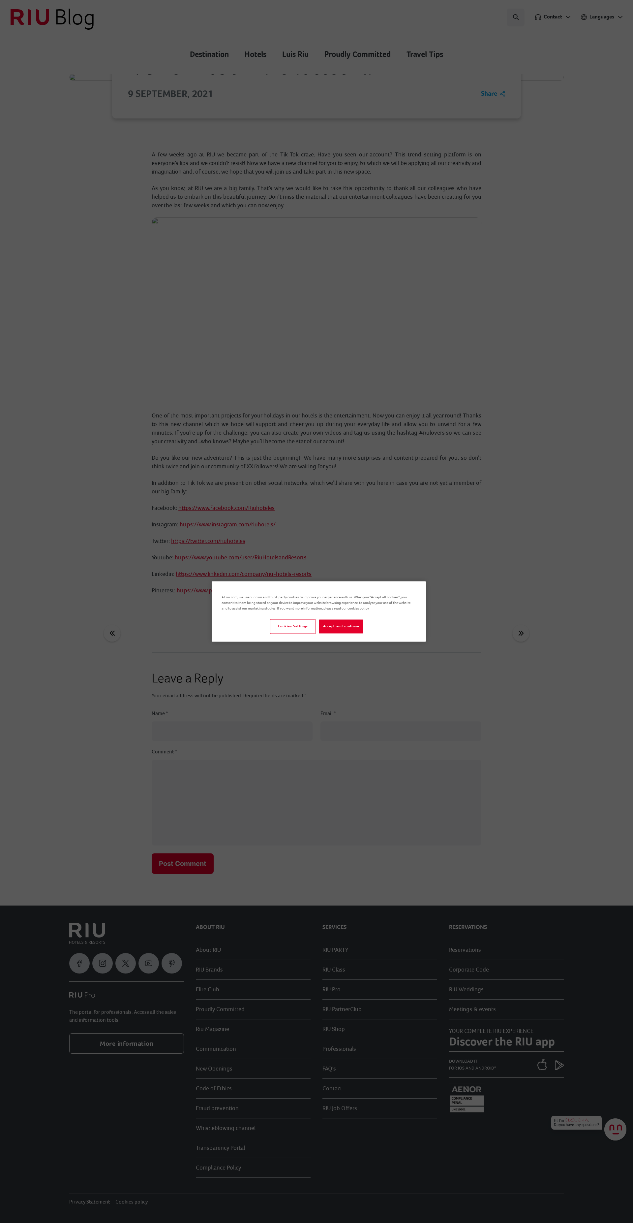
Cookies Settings (293, 626)
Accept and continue (341, 626)
